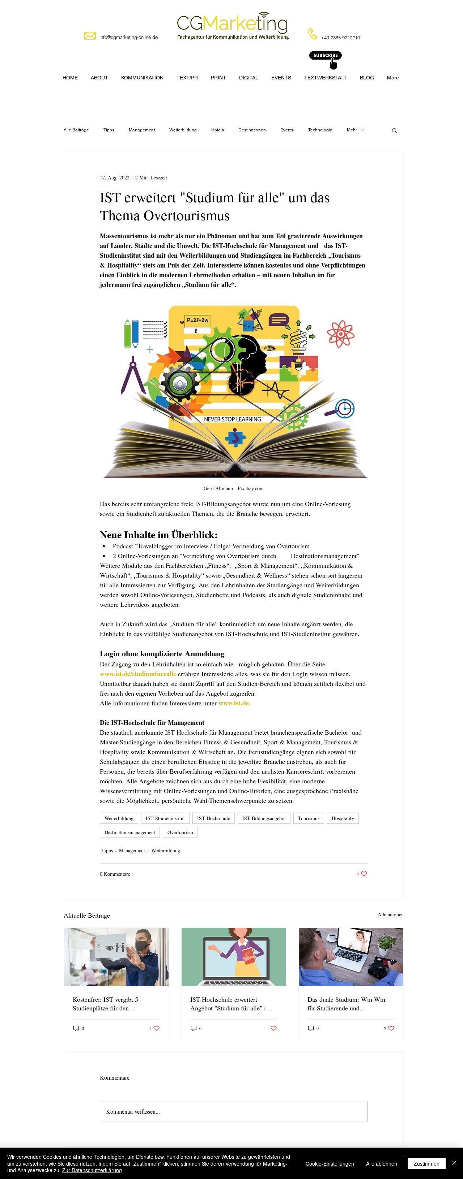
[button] (394, 130)
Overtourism (180, 832)
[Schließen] (454, 1163)
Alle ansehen (391, 914)
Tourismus (308, 818)
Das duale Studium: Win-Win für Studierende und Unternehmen (346, 1003)
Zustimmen (426, 1163)
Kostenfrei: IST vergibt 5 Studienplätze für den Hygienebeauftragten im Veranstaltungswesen (105, 1003)
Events (287, 129)
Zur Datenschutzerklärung (92, 1170)
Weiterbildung (183, 129)
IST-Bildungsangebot (264, 818)
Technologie (320, 129)
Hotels (217, 129)
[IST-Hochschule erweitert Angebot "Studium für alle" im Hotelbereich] (234, 957)
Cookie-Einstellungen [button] (330, 1163)
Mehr (352, 129)
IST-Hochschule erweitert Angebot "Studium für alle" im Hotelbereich (230, 1003)
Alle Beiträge (76, 129)
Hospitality (343, 818)
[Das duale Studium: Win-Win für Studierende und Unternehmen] (351, 957)
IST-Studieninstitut (165, 818)
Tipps (108, 129)
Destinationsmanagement (130, 832)
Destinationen (252, 129)
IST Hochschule (213, 818)
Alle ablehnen (381, 1163)
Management (142, 129)
